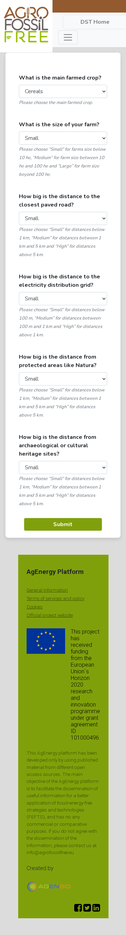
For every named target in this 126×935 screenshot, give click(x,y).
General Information (47, 590)
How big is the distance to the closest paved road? (59, 201)
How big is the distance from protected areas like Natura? (58, 361)
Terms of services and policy (55, 598)
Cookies (35, 606)
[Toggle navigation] (68, 37)
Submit (62, 524)
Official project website (50, 615)
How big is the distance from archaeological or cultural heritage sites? (57, 445)
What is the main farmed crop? (60, 78)
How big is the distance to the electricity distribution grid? (59, 281)
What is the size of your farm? (59, 124)
